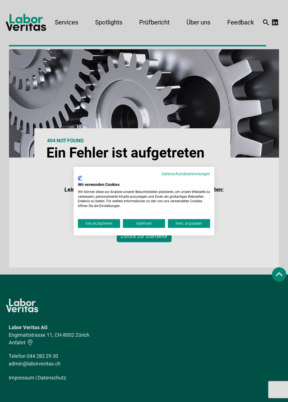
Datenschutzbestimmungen (186, 173)
